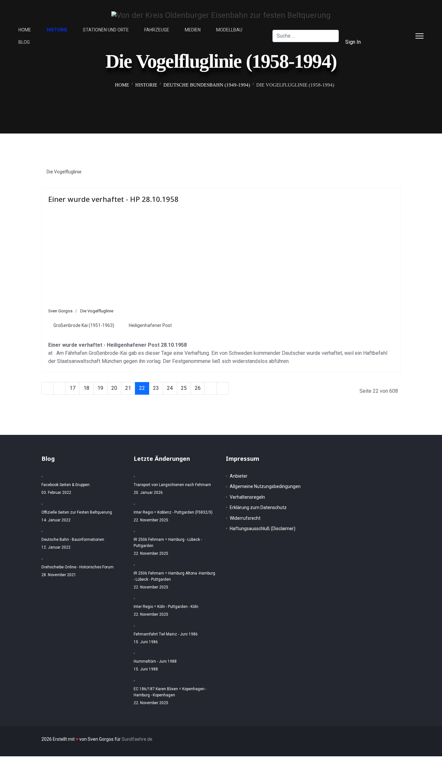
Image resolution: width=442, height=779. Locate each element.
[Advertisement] (221, 259)
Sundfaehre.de (137, 739)
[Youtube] (387, 42)
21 (128, 388)
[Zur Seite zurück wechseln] (59, 388)
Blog (24, 42)
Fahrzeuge (156, 29)
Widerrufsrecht (245, 518)
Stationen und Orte (106, 29)
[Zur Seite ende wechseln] (222, 388)
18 (86, 388)
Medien (193, 29)
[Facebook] (387, 30)
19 (100, 388)
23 (156, 388)
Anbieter (239, 476)
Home (24, 29)
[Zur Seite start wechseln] (47, 388)
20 (114, 388)
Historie (57, 29)
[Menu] (419, 36)
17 (72, 388)
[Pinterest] (397, 30)
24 (170, 388)
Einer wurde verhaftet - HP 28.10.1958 (113, 199)
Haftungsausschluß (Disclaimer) (262, 528)
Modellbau (229, 29)
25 (184, 388)
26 (198, 388)
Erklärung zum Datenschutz (258, 507)
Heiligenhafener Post (150, 325)
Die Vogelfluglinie (64, 171)
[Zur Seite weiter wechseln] (210, 388)
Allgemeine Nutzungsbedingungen (265, 486)
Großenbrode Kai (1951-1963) (83, 325)
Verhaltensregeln (247, 497)
